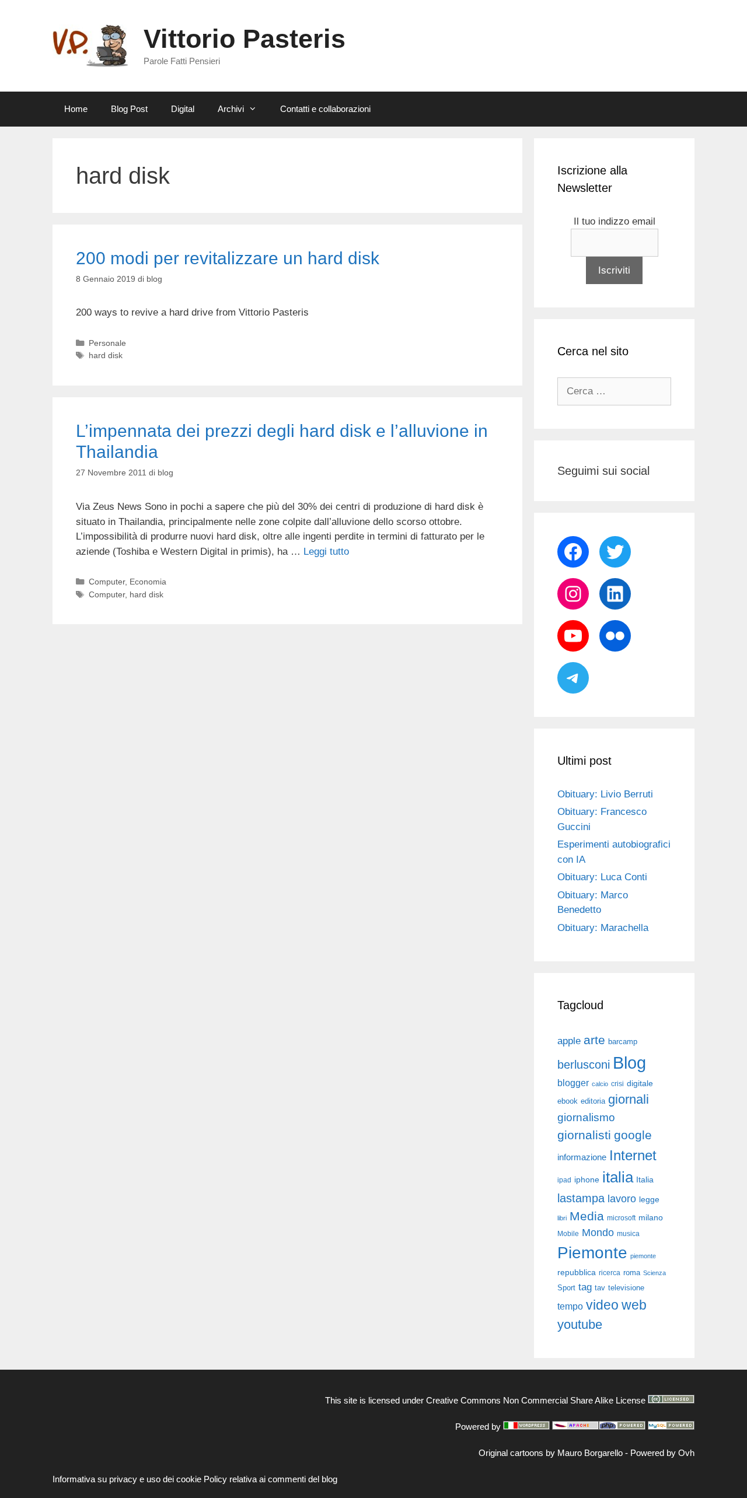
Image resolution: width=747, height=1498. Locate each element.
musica (628, 1234)
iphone (586, 1179)
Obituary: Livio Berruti (605, 794)
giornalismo (586, 1117)
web (634, 1304)
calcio (600, 1083)
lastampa (581, 1198)
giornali (628, 1099)
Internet (633, 1155)
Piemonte (592, 1253)
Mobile (568, 1234)
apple (569, 1040)
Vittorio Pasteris (244, 39)
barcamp (622, 1041)
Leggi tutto (326, 551)
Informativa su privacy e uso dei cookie (127, 1479)
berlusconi (583, 1064)
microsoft (621, 1218)
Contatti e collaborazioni (325, 109)
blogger (573, 1082)
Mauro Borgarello (590, 1453)
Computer (107, 581)
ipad (564, 1180)
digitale (640, 1083)
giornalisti (584, 1135)
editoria (593, 1101)
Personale (107, 343)
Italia (645, 1179)
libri (562, 1218)
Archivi (231, 109)
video (602, 1304)
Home (76, 109)
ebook (567, 1101)
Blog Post (129, 109)
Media (587, 1216)
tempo (570, 1306)
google (633, 1135)
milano (650, 1217)
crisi (617, 1084)
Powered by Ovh (662, 1453)
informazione (581, 1157)
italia (617, 1177)
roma (631, 1272)
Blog (629, 1062)
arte (594, 1040)
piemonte (643, 1255)
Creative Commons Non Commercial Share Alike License (535, 1400)
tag (585, 1287)
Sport (566, 1287)
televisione (626, 1287)
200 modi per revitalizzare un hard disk (227, 258)
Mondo (598, 1232)
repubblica (576, 1272)
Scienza (654, 1272)
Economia (148, 581)
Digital (182, 109)
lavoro (622, 1199)
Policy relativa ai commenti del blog (270, 1479)
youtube (579, 1324)
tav (600, 1287)
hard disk (106, 355)
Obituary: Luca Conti (602, 877)
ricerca (609, 1273)
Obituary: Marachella (602, 927)
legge (649, 1199)
